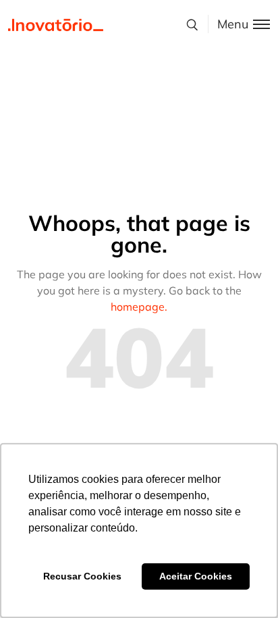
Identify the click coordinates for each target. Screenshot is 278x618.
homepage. (139, 306)
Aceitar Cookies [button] (195, 576)
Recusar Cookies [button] (82, 576)
